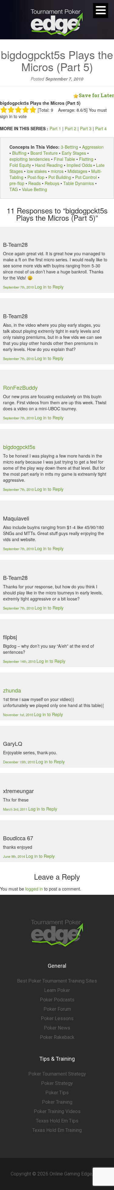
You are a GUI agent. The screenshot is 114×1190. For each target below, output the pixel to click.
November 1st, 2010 (18, 714)
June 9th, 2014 (14, 856)
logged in (34, 889)
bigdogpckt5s (19, 447)
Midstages (77, 171)
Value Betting (34, 189)
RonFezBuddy (20, 387)
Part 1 (55, 128)
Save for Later (96, 95)
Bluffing (19, 153)
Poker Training (57, 1102)
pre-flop (16, 183)
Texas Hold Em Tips (57, 1121)
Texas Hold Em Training (57, 1130)
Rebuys (52, 183)
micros (57, 171)
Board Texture (44, 153)
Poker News (57, 1028)
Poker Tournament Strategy (57, 1074)
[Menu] (100, 10)
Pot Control (86, 177)
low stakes (37, 171)
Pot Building (59, 177)
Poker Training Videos (57, 1111)
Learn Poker (57, 990)
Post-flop (35, 177)
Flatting (86, 159)
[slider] (18, 109)
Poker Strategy (57, 1083)
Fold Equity (20, 165)
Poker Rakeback (57, 1037)
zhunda (12, 690)
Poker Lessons (57, 1018)
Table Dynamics (78, 183)
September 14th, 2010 (19, 661)
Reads (34, 183)
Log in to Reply (49, 287)
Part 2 (70, 128)
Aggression (93, 147)
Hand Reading (49, 165)
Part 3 (86, 128)
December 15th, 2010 (19, 761)
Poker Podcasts (57, 1000)
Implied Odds (79, 165)
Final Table (64, 159)
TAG (13, 189)
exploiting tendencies (29, 159)
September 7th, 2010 (19, 287)
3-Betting (69, 147)
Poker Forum (57, 1009)
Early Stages (74, 153)
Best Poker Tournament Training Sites (57, 981)
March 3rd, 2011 (15, 809)
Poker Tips (57, 1093)
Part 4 (101, 128)
